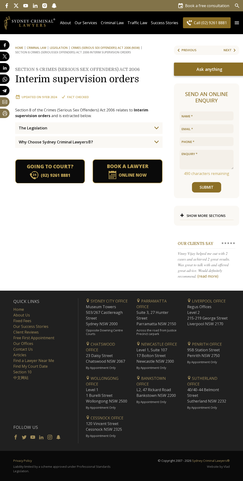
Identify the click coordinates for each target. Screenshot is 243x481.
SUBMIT (207, 187)
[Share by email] (4, 102)
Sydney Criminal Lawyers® (211, 460)
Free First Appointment (33, 337)
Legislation (59, 48)
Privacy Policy (22, 460)
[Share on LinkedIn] (4, 68)
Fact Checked (78, 97)
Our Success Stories (30, 326)
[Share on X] (4, 56)
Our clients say (195, 244)
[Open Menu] (236, 22)
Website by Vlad (218, 466)
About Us (21, 315)
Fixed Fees (22, 320)
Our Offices (23, 343)
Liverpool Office (208, 301)
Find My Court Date (30, 366)
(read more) (207, 276)
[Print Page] (4, 113)
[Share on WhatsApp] (4, 79)
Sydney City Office (109, 301)
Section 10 (22, 372)
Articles (19, 354)
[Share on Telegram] (4, 90)
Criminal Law (112, 22)
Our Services (86, 22)
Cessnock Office (106, 418)
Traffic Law (137, 22)
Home (19, 48)
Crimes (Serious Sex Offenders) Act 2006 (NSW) (105, 48)
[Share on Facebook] (4, 45)
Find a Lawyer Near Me (33, 360)
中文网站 (20, 377)
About (65, 22)
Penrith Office (206, 344)
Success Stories (164, 22)
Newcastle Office (158, 344)
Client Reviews (26, 332)
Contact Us (23, 349)
